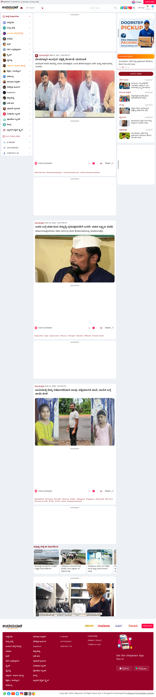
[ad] (137, 33)
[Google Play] (141, 668)
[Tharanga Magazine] (89, 626)
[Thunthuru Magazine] (133, 626)
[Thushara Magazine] (118, 626)
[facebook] (9, 694)
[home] (10, 7)
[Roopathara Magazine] (104, 626)
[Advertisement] (75, 34)
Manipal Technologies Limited (140, 693)
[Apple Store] (124, 668)
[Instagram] (22, 694)
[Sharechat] (33, 694)
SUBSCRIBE (149, 2)
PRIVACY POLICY (95, 641)
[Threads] (30, 694)
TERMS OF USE (94, 645)
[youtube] (13, 694)
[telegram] (17, 694)
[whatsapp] (4, 694)
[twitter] (26, 694)
